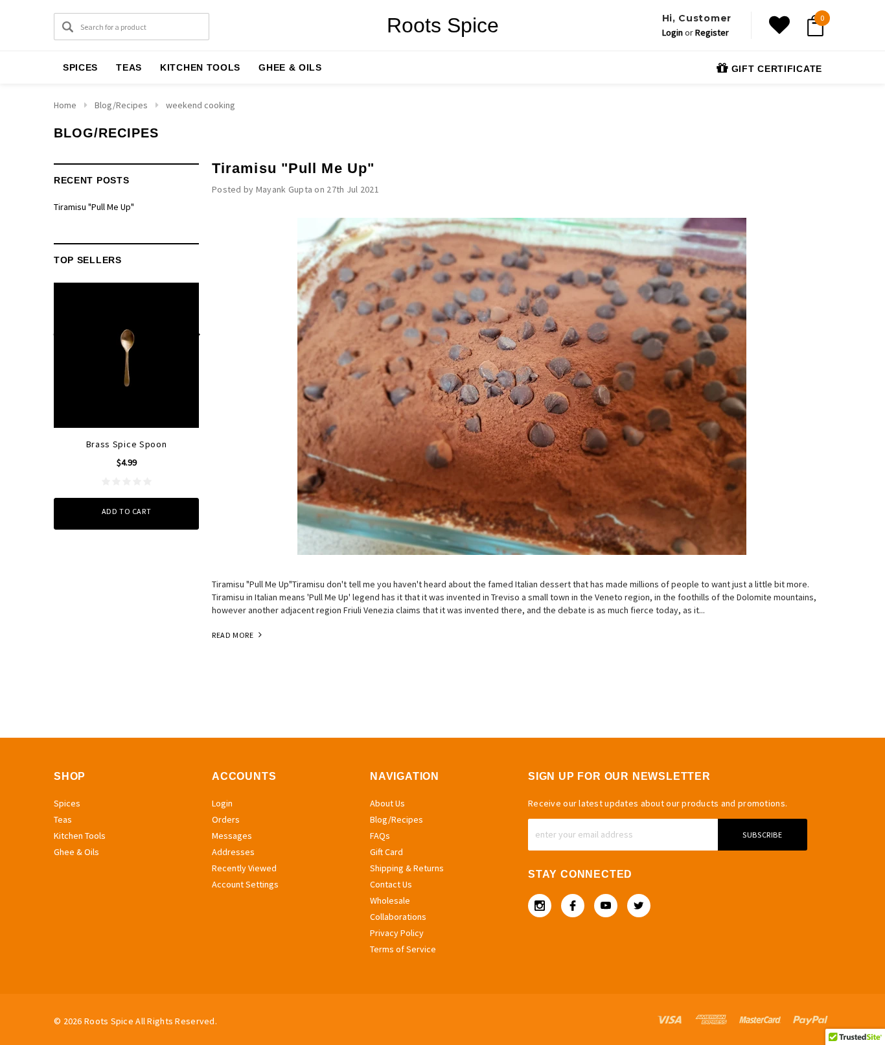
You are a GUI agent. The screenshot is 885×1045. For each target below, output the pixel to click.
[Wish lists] (779, 25)
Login (672, 32)
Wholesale (390, 900)
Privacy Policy (397, 933)
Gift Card (386, 852)
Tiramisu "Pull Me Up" (94, 207)
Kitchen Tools (200, 67)
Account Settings (245, 884)
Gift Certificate (775, 69)
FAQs (380, 835)
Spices (80, 67)
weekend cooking (200, 105)
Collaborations (398, 916)
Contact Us (391, 884)
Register (712, 32)
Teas (129, 67)
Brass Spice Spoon (126, 444)
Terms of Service (403, 949)
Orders (226, 819)
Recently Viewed (244, 868)
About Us (387, 803)
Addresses (233, 852)
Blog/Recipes (121, 105)
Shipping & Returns (407, 868)
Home (65, 105)
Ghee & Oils (290, 67)
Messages (232, 835)
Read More (233, 635)
